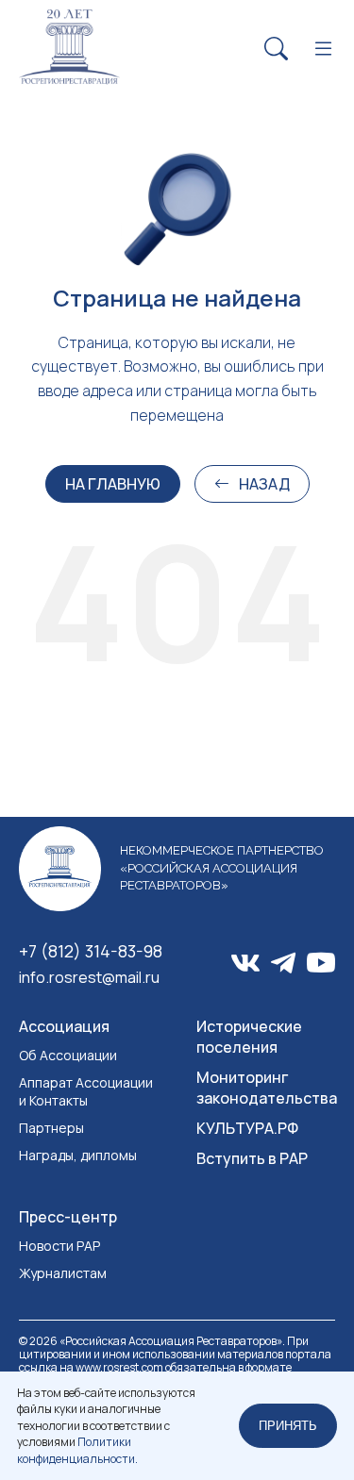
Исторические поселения (249, 1036)
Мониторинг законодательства (266, 1087)
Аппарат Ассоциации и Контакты (86, 1091)
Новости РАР (59, 1246)
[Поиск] (276, 49)
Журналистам (63, 1273)
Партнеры (51, 1128)
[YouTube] (321, 963)
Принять (288, 1426)
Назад (264, 484)
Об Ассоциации (68, 1055)
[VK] (245, 963)
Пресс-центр (68, 1216)
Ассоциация (64, 1026)
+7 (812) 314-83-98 (90, 951)
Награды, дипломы (78, 1155)
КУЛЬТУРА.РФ (247, 1128)
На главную (112, 484)
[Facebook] (283, 963)
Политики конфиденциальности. (77, 1450)
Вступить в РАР (252, 1158)
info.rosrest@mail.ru (89, 977)
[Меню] (323, 49)
